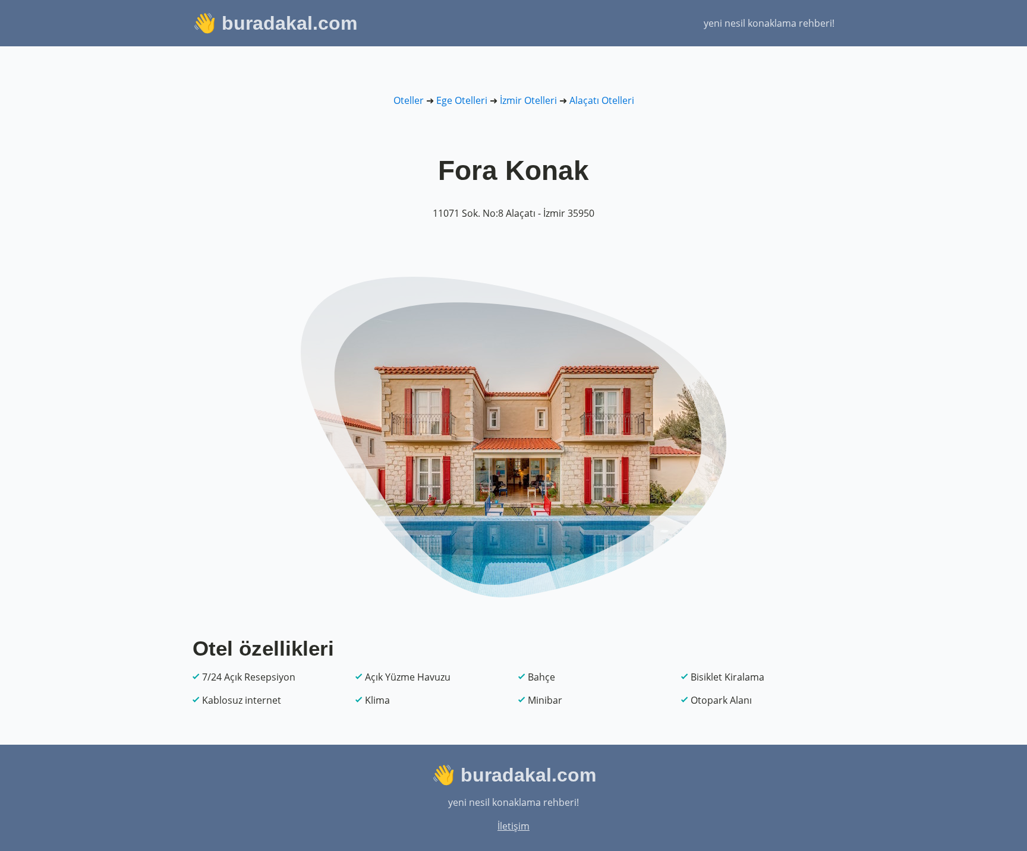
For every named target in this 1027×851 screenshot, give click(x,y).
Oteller (408, 100)
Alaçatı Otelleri (601, 100)
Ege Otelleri (461, 100)
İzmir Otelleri (528, 100)
